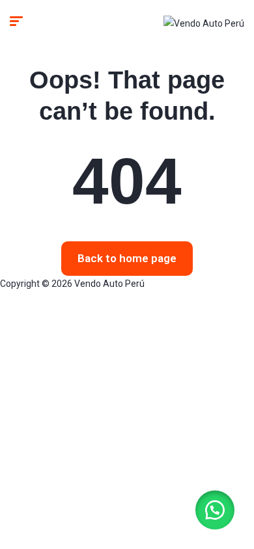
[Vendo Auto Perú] (203, 22)
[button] (214, 509)
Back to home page (127, 258)
